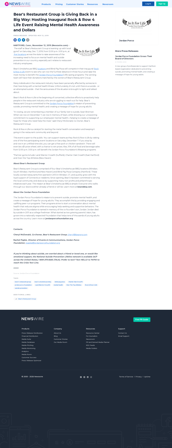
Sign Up (162, 4)
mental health (58, 285)
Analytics (25, 351)
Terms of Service (126, 377)
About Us (57, 333)
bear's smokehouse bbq (43, 282)
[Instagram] (91, 377)
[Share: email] (27, 40)
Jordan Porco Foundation (51, 75)
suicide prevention (21, 288)
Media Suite (26, 339)
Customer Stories (61, 339)
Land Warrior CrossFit (42, 285)
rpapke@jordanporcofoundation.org (43, 243)
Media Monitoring (28, 348)
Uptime (147, 377)
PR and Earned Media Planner (98, 342)
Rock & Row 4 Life (91, 285)
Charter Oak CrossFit (75, 282)
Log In (148, 4)
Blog (56, 336)
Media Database (28, 342)
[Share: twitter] (19, 40)
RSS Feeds (90, 345)
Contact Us (122, 333)
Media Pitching (27, 345)
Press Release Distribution (32, 333)
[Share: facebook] (15, 40)
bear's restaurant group (23, 282)
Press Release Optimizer (31, 360)
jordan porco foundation (23, 285)
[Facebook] (81, 377)
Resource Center (92, 333)
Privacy (138, 377)
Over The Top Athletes (73, 285)
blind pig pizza (60, 282)
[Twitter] (84, 377)
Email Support (123, 336)
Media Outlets (91, 348)
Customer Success (29, 357)
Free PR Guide (141, 320)
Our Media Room (60, 342)
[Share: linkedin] (23, 40)
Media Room (27, 354)
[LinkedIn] (87, 377)
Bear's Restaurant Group (27, 299)
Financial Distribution (30, 336)
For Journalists (91, 336)
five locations (19, 54)
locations (41, 69)
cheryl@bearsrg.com (77, 235)
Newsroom (90, 339)
